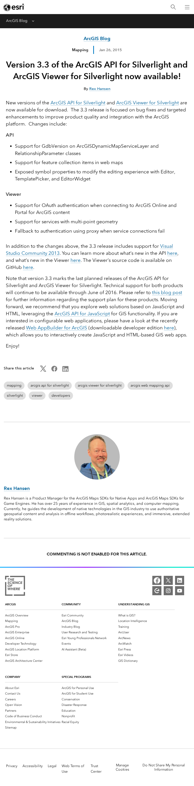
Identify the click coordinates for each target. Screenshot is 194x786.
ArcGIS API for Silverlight (78, 103)
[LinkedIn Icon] (65, 370)
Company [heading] (12, 677)
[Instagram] (168, 590)
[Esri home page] (14, 7)
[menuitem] (33, 615)
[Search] (173, 7)
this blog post (167, 292)
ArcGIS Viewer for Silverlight (147, 103)
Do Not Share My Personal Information (163, 767)
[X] (168, 580)
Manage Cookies (122, 767)
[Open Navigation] (187, 7)
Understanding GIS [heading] (134, 604)
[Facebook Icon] (54, 370)
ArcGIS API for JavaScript (82, 314)
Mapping (80, 49)
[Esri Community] (156, 590)
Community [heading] (71, 604)
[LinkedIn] (179, 580)
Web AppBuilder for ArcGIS (56, 328)
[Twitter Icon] (43, 370)
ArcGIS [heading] (10, 604)
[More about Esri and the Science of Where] (15, 587)
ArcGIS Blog (16, 20)
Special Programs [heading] (76, 677)
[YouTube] (179, 590)
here (172, 253)
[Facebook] (156, 580)
